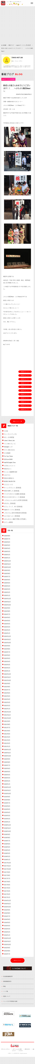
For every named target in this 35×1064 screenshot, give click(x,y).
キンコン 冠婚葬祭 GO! (10, 472)
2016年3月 (7, 928)
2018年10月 (7, 831)
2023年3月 (7, 664)
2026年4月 (7, 548)
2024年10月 (7, 605)
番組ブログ (11, 45)
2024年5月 (7, 620)
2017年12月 (7, 862)
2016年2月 (7, 932)
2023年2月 (7, 667)
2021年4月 (7, 737)
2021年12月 (7, 711)
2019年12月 (7, 787)
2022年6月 (7, 693)
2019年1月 (7, 821)
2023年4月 (7, 661)
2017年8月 (7, 875)
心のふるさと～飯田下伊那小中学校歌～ (15, 519)
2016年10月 (7, 906)
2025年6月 (7, 579)
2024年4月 (7, 623)
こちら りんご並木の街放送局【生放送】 (15, 512)
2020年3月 (7, 777)
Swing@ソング (8, 446)
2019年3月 (7, 815)
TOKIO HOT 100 (17, 57)
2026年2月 (7, 554)
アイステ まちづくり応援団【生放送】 (15, 494)
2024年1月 (7, 633)
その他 (6, 431)
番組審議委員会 (7, 981)
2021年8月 (7, 724)
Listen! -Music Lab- (9, 440)
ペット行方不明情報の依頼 (10, 1001)
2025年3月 (7, 589)
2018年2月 (7, 856)
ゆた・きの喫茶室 (9, 437)
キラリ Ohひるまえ (9, 450)
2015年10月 (7, 944)
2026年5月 (7, 545)
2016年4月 (7, 925)
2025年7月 (7, 576)
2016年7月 (7, 916)
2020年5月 (7, 771)
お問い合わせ (27, 1049)
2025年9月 (7, 570)
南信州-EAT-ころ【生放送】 (12, 490)
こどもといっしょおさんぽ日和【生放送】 (16, 500)
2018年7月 (7, 840)
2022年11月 (7, 677)
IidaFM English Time (10, 462)
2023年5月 (7, 658)
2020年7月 (7, 765)
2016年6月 (7, 919)
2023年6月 (7, 655)
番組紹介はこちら (25, 371)
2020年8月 (7, 762)
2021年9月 (7, 721)
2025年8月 (7, 573)
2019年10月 (7, 793)
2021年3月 (7, 740)
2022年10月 (7, 680)
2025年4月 (7, 586)
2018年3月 (7, 853)
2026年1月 (7, 557)
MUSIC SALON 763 (9, 481)
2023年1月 (7, 671)
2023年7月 (7, 652)
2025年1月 (7, 595)
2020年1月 (7, 784)
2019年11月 (7, 790)
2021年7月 (7, 727)
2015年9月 (7, 947)
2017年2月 (7, 894)
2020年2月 (7, 781)
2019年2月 (7, 818)
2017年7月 (7, 878)
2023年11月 (7, 639)
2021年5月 (7, 733)
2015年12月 (7, 938)
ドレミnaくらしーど (10, 443)
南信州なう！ (8, 468)
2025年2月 (7, 592)
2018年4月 (7, 850)
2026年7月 (7, 539)
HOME (4, 45)
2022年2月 (7, 705)
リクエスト (20, 1050)
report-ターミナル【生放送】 (23, 45)
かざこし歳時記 (8, 522)
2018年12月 (7, 825)
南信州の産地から (9, 478)
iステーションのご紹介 (17, 1049)
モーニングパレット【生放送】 (13, 487)
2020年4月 (7, 774)
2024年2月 (7, 630)
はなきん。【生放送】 (10, 503)
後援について (6, 996)
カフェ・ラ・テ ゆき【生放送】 (13, 506)
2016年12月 (7, 900)
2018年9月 (7, 834)
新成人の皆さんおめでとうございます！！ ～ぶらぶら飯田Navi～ (16, 88)
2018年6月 (7, 844)
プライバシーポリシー (5, 1049)
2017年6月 (7, 881)
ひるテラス (7, 475)
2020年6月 (7, 768)
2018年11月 (7, 828)
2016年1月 (7, 935)
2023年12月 (7, 636)
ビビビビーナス (8, 484)
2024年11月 (7, 601)
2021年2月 (7, 743)
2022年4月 (7, 699)
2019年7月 (7, 803)
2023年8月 (7, 649)
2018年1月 (7, 859)
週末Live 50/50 (8, 459)
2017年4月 (7, 888)
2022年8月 (7, 686)
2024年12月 (7, 598)
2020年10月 (7, 756)
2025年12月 (7, 561)
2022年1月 (7, 708)
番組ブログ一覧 (17, 421)
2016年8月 (7, 913)
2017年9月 (7, 872)
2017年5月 (7, 884)
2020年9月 (7, 759)
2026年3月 (7, 551)
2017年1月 (7, 897)
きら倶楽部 (7, 453)
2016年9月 (7, 910)
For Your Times (8, 456)
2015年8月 (7, 950)
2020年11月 (7, 752)
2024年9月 (7, 608)
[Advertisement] (17, 24)
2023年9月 (7, 645)
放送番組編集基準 (8, 976)
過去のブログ (17, 960)
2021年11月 (7, 715)
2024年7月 (7, 614)
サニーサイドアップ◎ (10, 434)
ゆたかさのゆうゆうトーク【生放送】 (14, 497)
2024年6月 (7, 617)
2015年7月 (7, 954)
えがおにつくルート (9, 465)
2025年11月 (7, 564)
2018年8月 (7, 837)
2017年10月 (7, 869)
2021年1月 (7, 746)
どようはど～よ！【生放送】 (12, 516)
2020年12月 (7, 749)
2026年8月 (7, 535)
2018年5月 (7, 847)
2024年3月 (7, 627)
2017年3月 (7, 891)
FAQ (4, 986)
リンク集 (5, 991)
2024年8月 (7, 611)
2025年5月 (7, 583)
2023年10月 (7, 642)
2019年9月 (7, 796)
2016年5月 (7, 922)
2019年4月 (7, 812)
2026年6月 (7, 542)
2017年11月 (7, 866)
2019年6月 (7, 806)
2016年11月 (7, 903)
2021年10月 (7, 718)
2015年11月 (7, 941)
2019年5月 (7, 809)
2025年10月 (7, 567)
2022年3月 (7, 702)
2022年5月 (7, 696)
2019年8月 (7, 799)
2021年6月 (7, 730)
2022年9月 (7, 683)
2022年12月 (7, 674)
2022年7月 (7, 689)
